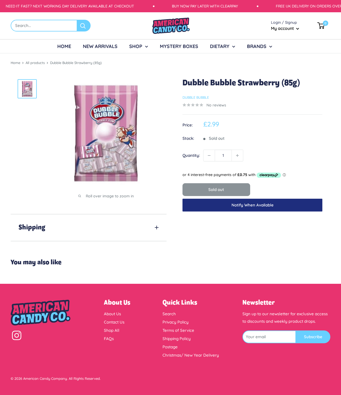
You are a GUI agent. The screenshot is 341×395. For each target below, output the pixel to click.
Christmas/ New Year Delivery (191, 355)
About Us (112, 313)
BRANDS (256, 46)
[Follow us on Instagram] (16, 336)
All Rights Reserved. (85, 378)
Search (169, 313)
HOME (64, 46)
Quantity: (191, 155)
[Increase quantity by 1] (237, 155)
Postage (170, 346)
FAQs (109, 338)
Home (15, 63)
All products (35, 63)
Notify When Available (253, 205)
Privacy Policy (176, 322)
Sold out (216, 189)
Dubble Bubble (195, 97)
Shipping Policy (177, 338)
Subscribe (313, 336)
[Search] (84, 25)
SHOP (135, 46)
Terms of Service (178, 330)
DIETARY (219, 46)
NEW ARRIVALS (100, 46)
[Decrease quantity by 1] (209, 155)
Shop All (111, 330)
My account (283, 28)
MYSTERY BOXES (179, 46)
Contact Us (114, 322)
